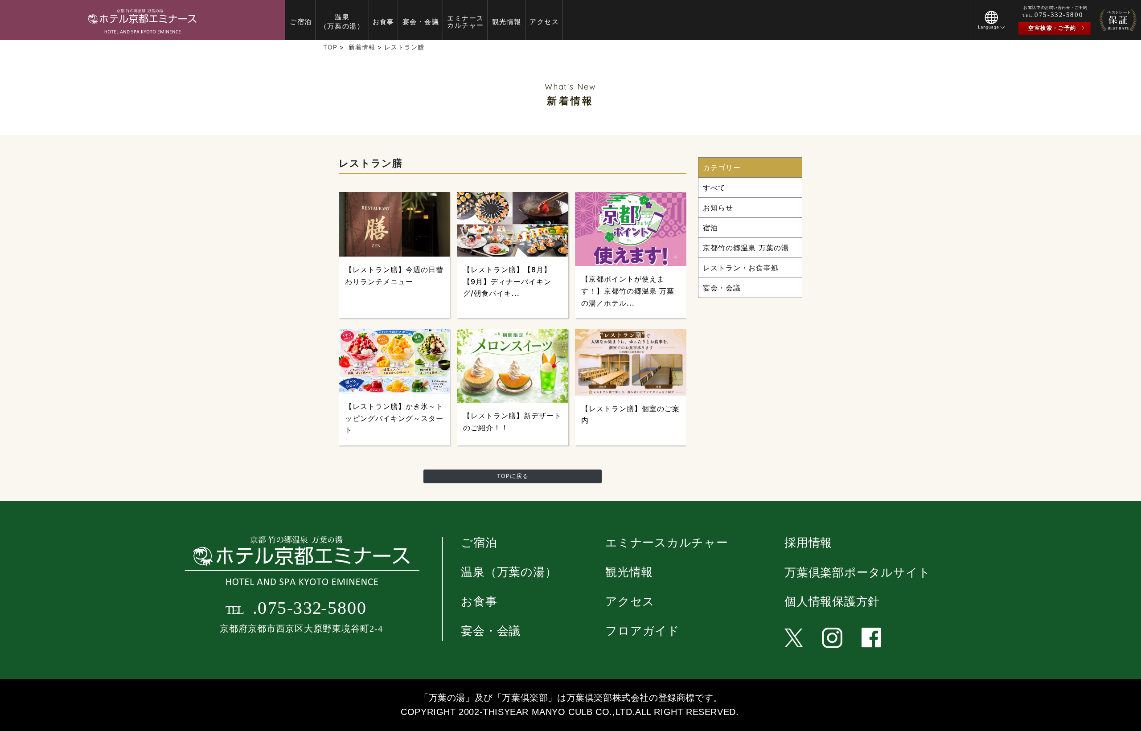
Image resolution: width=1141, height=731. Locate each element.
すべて (714, 187)
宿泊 (710, 227)
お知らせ (718, 207)
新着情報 (362, 47)
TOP (330, 47)
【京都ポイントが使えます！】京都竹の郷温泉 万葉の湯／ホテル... (627, 290)
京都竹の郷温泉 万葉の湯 (746, 247)
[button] (991, 26)
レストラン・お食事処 (741, 267)
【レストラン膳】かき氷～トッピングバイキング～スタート (394, 418)
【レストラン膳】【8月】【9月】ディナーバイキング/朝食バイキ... (507, 281)
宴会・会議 (722, 287)
